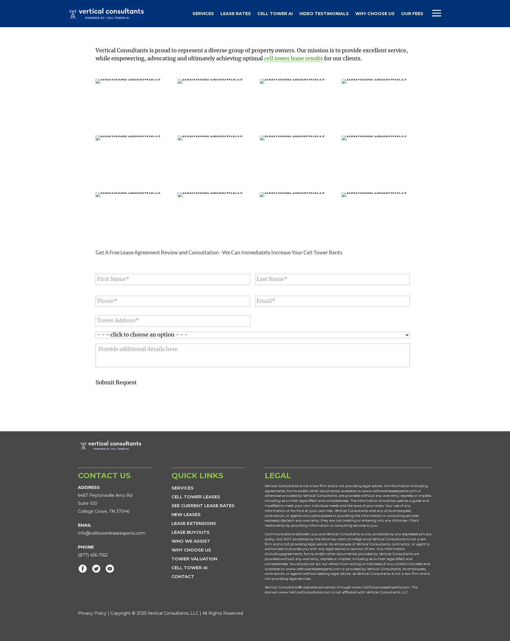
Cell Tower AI (275, 13)
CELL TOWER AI (189, 567)
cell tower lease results (293, 58)
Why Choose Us (375, 13)
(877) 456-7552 (93, 555)
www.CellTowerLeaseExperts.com (381, 587)
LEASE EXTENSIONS (193, 523)
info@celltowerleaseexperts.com (111, 533)
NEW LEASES (186, 514)
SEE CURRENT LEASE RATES (203, 505)
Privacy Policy (92, 613)
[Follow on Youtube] (110, 568)
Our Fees (412, 13)
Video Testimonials (324, 13)
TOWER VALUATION (194, 559)
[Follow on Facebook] (82, 568)
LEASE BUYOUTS (190, 532)
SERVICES (182, 488)
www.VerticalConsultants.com (305, 592)
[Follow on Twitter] (96, 568)
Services (203, 13)
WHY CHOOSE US (191, 550)
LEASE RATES (235, 13)
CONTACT (182, 576)
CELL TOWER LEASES (195, 497)
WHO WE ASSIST (190, 541)
